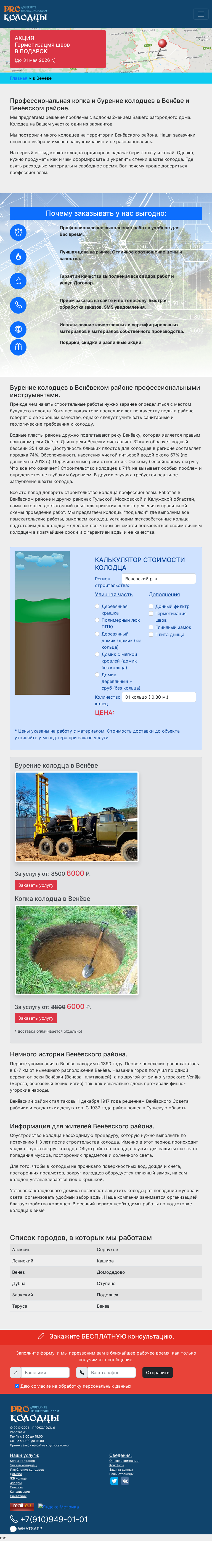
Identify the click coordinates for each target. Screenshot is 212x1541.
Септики (16, 1487)
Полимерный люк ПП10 (121, 623)
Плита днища (169, 634)
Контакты (116, 1465)
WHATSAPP (29, 1528)
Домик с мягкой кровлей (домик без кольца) (119, 660)
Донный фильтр (172, 606)
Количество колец (107, 700)
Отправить (157, 1372)
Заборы (16, 1483)
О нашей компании (124, 1461)
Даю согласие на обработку (75, 1386)
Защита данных (121, 1469)
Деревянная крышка (115, 609)
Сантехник (18, 1496)
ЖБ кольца (18, 1478)
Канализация (20, 1492)
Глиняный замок (173, 627)
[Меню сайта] (201, 14)
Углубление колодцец (27, 1469)
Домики (16, 1474)
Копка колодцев (22, 1461)
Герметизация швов (171, 617)
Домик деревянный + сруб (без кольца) (121, 681)
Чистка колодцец (23, 1465)
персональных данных (107, 1386)
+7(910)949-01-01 (53, 1519)
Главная (18, 78)
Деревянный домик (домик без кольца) (121, 640)
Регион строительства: (107, 582)
